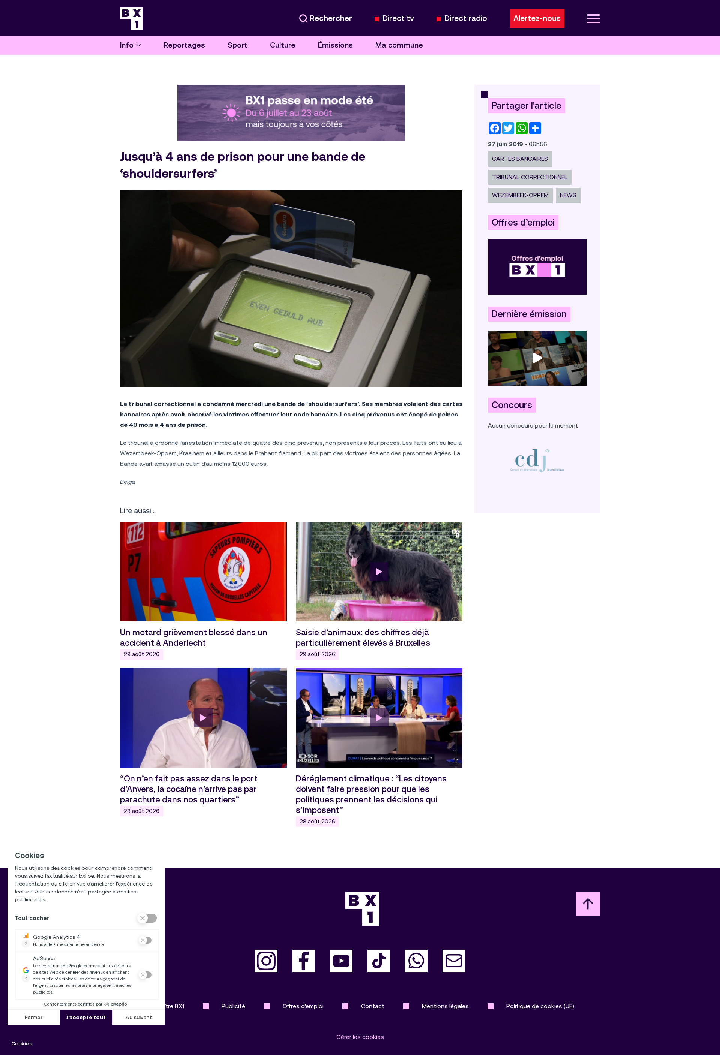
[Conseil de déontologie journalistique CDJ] (537, 460)
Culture (283, 45)
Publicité (233, 1006)
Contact (372, 1006)
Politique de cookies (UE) (540, 1006)
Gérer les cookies (360, 1037)
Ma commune (399, 45)
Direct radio (465, 18)
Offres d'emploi (303, 1006)
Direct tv (398, 18)
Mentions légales (445, 1006)
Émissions (335, 45)
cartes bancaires (520, 158)
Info (127, 45)
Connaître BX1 (165, 1006)
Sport (238, 45)
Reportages (184, 45)
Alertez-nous (537, 18)
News (568, 195)
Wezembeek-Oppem (520, 195)
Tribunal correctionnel (529, 177)
